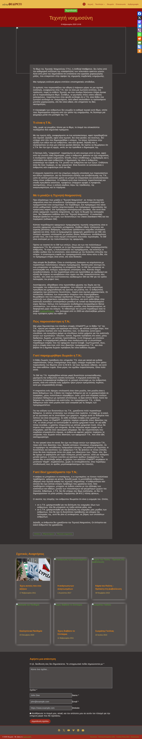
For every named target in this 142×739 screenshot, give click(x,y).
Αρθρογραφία (133, 4)
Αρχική (90, 4)
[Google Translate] (139, 47)
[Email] (139, 43)
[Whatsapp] (139, 34)
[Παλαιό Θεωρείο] (59, 730)
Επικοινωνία (121, 4)
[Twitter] (64, 730)
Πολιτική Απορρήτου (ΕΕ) (106, 737)
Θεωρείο (110, 4)
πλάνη (37, 534)
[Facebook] (139, 14)
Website (76, 708)
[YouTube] (68, 730)
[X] (139, 18)
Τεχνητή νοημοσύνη (64, 534)
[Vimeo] (73, 730)
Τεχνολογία (71, 11)
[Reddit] (139, 38)
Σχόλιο (33, 690)
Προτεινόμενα (48, 534)
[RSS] (78, 730)
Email (75, 701)
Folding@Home (47, 311)
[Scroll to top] (136, 734)
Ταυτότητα (93, 737)
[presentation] (33, 569)
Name (75, 695)
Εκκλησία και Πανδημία (31, 630)
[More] (139, 51)
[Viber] (139, 30)
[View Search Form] (84, 4)
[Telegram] (139, 26)
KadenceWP (27, 737)
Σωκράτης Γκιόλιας (104, 630)
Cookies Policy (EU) (122, 737)
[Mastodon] (139, 22)
